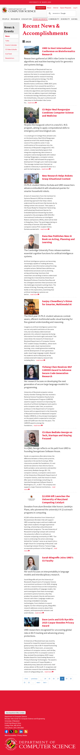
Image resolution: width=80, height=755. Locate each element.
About (49, 8)
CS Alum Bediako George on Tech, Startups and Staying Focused (57, 435)
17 (58, 679)
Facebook (6, 731)
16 (53, 679)
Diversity (65, 19)
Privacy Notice (22, 735)
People (5, 19)
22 (29, 682)
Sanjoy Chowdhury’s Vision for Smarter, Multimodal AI (57, 303)
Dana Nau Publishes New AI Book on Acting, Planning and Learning (58, 239)
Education (27, 19)
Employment (41, 8)
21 (24, 682)
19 (66, 679)
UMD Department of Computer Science (19, 10)
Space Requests (65, 8)
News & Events (40, 19)
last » (45, 682)
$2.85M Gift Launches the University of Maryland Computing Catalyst (56, 499)
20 (71, 679)
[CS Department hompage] (40, 743)
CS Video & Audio (11, 49)
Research (15, 19)
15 (49, 679)
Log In (75, 8)
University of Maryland (40, 2)
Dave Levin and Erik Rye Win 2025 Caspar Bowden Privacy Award (58, 622)
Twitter (11, 731)
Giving (74, 19)
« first (26, 679)
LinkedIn (21, 731)
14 (45, 679)
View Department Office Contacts (15, 713)
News (7, 36)
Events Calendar (11, 45)
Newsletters (9, 58)
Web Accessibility (10, 735)
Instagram (16, 731)
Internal (55, 8)
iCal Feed (8, 54)
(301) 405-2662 (18, 728)
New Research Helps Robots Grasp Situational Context (57, 177)
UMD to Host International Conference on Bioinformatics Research (58, 51)
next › (39, 682)
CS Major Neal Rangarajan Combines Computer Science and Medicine (58, 112)
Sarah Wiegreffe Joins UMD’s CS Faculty (57, 559)
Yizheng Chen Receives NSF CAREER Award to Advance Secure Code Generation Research (57, 371)
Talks (7, 41)
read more (31, 103)
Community (54, 19)
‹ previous (34, 679)
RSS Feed (26, 731)
